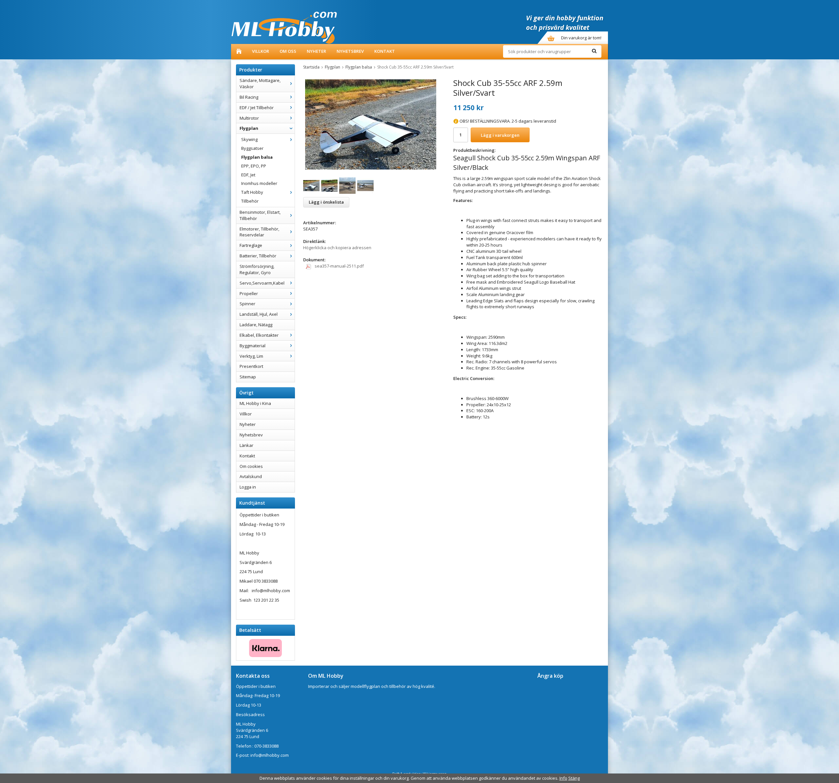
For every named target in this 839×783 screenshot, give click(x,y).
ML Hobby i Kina (255, 403)
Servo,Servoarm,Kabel (262, 283)
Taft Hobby (252, 192)
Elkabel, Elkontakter (259, 335)
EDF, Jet (248, 175)
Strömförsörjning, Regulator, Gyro (257, 269)
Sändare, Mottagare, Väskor (260, 83)
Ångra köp (550, 675)
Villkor (260, 51)
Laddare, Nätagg (256, 325)
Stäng (574, 778)
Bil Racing (249, 97)
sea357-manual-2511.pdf (339, 266)
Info (563, 778)
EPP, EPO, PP (253, 166)
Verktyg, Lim (251, 356)
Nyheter (316, 51)
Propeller (249, 293)
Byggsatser (252, 148)
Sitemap (248, 377)
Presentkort (251, 366)
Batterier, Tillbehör (258, 256)
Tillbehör (250, 201)
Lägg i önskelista (326, 202)
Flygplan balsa (257, 157)
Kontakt (384, 51)
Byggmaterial (252, 346)
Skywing (249, 139)
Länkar (246, 445)
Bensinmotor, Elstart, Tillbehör (260, 215)
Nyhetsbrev (350, 51)
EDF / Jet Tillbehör (257, 107)
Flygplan (249, 128)
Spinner (247, 304)
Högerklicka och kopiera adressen (337, 248)
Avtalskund (251, 476)
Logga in (248, 487)
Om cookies (251, 466)
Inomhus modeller (259, 183)
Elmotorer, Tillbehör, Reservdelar (259, 232)
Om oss (288, 51)
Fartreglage (251, 245)
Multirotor (249, 118)
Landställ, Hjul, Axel (259, 314)
